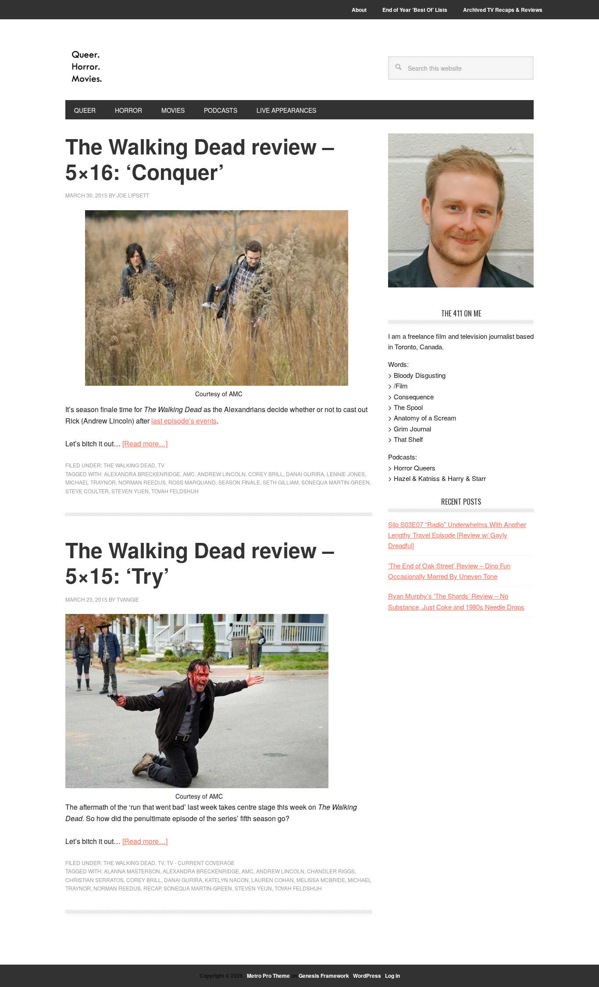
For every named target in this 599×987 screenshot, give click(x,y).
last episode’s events (184, 421)
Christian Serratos (94, 879)
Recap (152, 888)
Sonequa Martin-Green (335, 482)
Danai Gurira (305, 473)
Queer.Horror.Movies (124, 66)
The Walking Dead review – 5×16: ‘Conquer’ (199, 159)
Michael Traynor (90, 482)
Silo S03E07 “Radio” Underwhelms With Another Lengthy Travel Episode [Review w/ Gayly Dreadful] (457, 535)
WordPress (367, 976)
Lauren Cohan (272, 879)
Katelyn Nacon (227, 879)
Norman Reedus (142, 482)
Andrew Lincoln (221, 473)
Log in (392, 976)
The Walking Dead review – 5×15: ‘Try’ (199, 562)
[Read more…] (145, 443)
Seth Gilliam (281, 482)
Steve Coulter (87, 491)
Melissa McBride (320, 879)
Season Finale (239, 482)
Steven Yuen (130, 491)
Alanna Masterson (132, 871)
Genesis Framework (324, 976)
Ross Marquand (192, 482)
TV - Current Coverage (201, 862)
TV (161, 465)
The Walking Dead (129, 465)
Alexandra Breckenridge (142, 473)
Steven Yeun (253, 888)
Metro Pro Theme (268, 976)
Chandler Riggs (331, 871)
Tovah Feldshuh (175, 491)
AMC (189, 473)
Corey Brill (265, 473)
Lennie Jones (346, 473)
